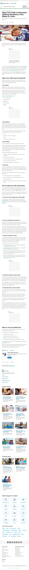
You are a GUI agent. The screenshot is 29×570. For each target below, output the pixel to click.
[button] (27, 3)
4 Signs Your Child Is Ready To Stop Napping (20, 431)
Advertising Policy (17, 550)
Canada (7, 0)
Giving (3, 551)
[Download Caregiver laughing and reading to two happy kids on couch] (21, 425)
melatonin (19, 193)
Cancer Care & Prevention (13, 528)
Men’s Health (14, 509)
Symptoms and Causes (5, 376)
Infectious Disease (8, 532)
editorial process (12, 365)
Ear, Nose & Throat (24, 530)
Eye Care (3, 532)
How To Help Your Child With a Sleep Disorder (21, 447)
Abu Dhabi (4, 0)
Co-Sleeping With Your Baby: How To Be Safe (8, 431)
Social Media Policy (17, 551)
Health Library (3, 554)
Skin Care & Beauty (5, 522)
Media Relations (4, 557)
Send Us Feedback (17, 548)
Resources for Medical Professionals (6, 556)
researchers (21, 168)
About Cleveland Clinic (5, 549)
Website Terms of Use (18, 553)
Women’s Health (23, 522)
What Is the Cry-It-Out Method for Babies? (6, 447)
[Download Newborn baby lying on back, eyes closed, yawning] (21, 408)
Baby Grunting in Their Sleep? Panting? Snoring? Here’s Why (20, 415)
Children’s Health (8, 396)
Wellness (14, 522)
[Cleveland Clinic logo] (5, 3)
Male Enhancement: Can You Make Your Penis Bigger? (21, 467)
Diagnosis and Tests (5, 378)
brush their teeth (6, 257)
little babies (17, 239)
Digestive (20, 530)
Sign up (9, 357)
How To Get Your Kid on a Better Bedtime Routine (7, 398)
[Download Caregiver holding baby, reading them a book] (21, 391)
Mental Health (23, 509)
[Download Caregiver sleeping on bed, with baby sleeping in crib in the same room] (8, 425)
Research (3, 87)
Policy (14, 62)
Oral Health (15, 532)
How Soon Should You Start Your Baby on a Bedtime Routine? (21, 398)
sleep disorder (4, 342)
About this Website (17, 549)
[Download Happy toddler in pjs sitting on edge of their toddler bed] (8, 408)
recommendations (5, 200)
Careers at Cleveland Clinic (5, 550)
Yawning (4, 104)
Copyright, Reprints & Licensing (19, 552)
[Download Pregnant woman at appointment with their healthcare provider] (8, 479)
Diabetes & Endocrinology (14, 530)
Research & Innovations (5, 553)
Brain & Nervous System (6, 502)
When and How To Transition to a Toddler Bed (8, 415)
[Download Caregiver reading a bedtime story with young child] (8, 391)
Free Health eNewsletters (5, 555)
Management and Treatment (6, 380)
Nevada (15, 0)
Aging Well (3, 528)
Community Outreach (4, 552)
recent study (25, 66)
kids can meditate (16, 252)
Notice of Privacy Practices (18, 555)
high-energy (8, 244)
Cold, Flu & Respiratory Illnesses (6, 530)
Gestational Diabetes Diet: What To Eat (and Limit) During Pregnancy (7, 485)
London (12, 0)
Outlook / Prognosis (5, 382)
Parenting (19, 532)
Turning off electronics (7, 247)
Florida (10, 0)
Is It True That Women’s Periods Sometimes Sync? (7, 467)
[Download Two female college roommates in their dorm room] (8, 461)
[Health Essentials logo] (13, 3)
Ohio (17, 0)
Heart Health (5, 509)
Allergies (7, 528)
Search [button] (24, 6)
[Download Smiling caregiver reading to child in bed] (21, 441)
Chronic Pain (18, 528)
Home (3, 548)
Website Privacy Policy (18, 554)
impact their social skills (14, 70)
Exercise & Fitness (23, 502)
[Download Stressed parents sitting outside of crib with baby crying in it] (8, 441)
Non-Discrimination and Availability (19, 556)
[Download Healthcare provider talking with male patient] (21, 461)
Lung (12, 532)
